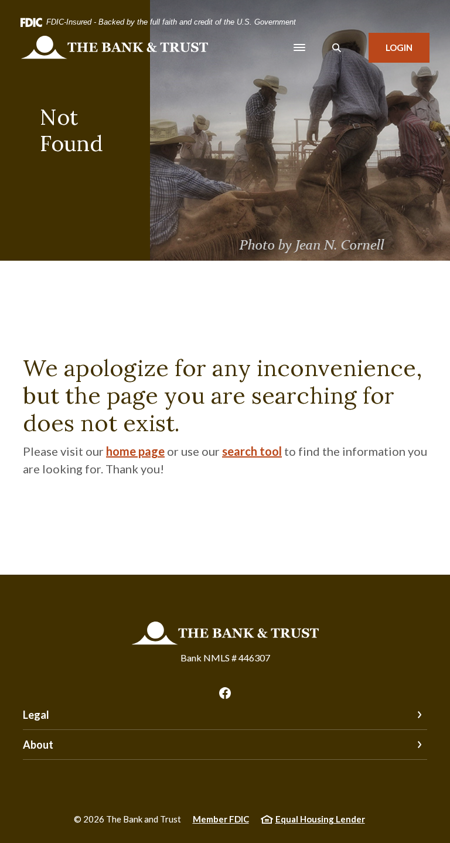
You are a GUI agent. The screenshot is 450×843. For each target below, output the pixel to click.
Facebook (225, 693)
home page (135, 451)
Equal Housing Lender (320, 819)
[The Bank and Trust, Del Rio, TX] (114, 47)
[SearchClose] (337, 48)
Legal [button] (36, 714)
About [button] (38, 744)
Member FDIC (221, 819)
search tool (252, 451)
